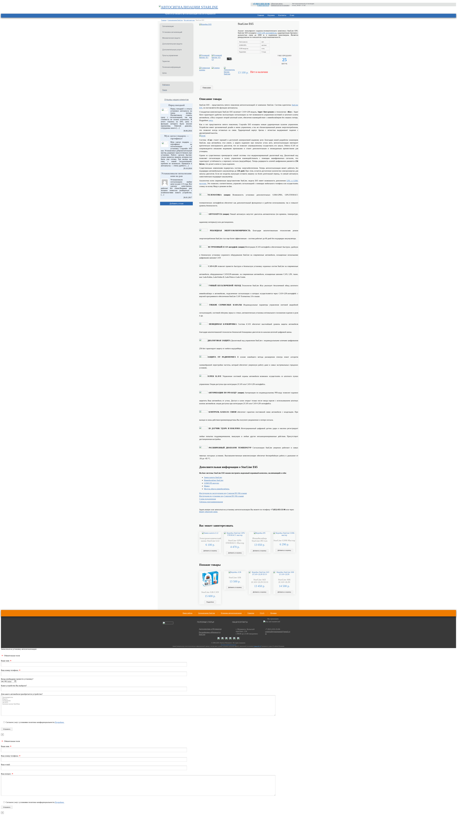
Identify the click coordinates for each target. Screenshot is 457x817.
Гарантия (166, 61)
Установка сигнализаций (172, 32)
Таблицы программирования (211, 502)
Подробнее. (59, 722)
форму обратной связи (208, 512)
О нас (292, 15)
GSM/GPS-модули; (211, 483)
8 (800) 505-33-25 (263, 5)
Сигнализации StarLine (175, 20)
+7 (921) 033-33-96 (261, 4)
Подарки (273, 613)
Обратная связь (277, 4)
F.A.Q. (262, 613)
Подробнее (210, 602)
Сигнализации (168, 26)
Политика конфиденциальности (228, 644)
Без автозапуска (189, 20)
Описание (207, 88)
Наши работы (187, 613)
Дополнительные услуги (172, 50)
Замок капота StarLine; (213, 477)
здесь (211, 120)
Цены (164, 73)
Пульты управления (170, 55)
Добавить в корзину (210, 550)
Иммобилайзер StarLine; (214, 480)
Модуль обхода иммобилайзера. (217, 489)
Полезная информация (171, 67)
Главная (260, 15)
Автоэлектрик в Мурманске (210, 629)
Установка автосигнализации (231, 613)
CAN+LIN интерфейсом (266, 33)
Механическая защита (171, 38)
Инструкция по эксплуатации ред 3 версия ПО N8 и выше (223, 493)
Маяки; (207, 486)
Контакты (282, 15)
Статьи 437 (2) (257, 646)
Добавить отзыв (176, 203)
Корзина (271, 15)
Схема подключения (207, 499)
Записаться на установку (280, 5)
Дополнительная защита (172, 44)
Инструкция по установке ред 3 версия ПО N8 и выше (221, 496)
